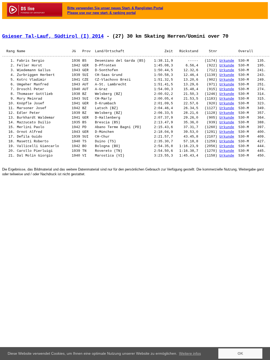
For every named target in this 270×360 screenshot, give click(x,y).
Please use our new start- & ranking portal (101, 13)
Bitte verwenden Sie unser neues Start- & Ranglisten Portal (115, 8)
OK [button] (240, 353)
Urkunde (226, 61)
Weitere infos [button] (190, 353)
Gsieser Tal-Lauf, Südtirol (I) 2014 (53, 36)
